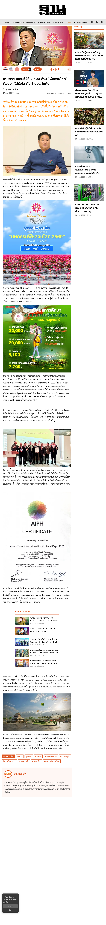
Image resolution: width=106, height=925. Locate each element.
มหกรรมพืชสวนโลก (51, 761)
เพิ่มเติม (5, 902)
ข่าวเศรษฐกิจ (65, 756)
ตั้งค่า (10, 910)
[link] (89, 50)
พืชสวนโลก (36, 761)
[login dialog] (102, 22)
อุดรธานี (29, 756)
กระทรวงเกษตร (51, 756)
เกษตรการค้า (24, 761)
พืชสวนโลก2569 (9, 761)
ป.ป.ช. (19, 756)
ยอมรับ (10, 906)
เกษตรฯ (38, 756)
